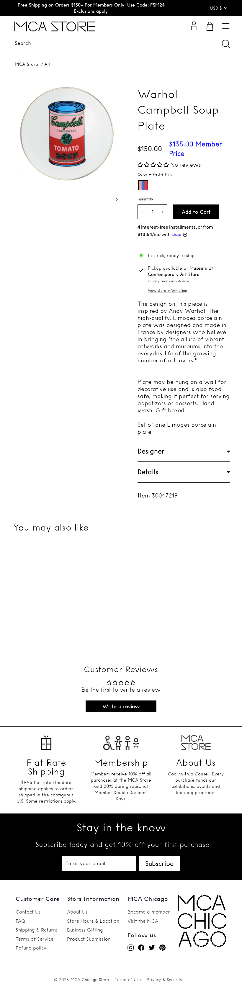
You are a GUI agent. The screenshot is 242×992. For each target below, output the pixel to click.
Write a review (121, 706)
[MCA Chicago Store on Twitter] (152, 947)
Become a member (148, 912)
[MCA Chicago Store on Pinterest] (162, 947)
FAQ (20, 921)
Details (148, 472)
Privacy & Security (164, 979)
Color (155, 174)
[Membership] (120, 741)
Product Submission (89, 939)
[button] (153, 164)
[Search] (226, 44)
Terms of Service (34, 939)
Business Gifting (85, 930)
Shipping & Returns (37, 930)
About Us (77, 912)
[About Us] (195, 741)
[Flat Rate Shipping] (46, 741)
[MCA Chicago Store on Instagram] (130, 947)
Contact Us (28, 912)
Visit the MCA (142, 921)
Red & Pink (143, 185)
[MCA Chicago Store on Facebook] (141, 947)
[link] (202, 945)
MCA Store (26, 64)
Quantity (145, 199)
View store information (167, 290)
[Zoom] (65, 138)
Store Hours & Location (93, 921)
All (47, 64)
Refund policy (31, 948)
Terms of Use (128, 979)
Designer (151, 451)
